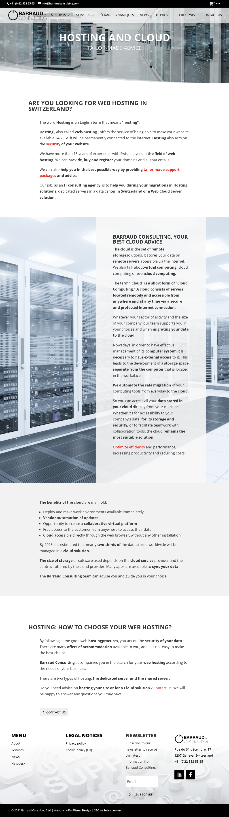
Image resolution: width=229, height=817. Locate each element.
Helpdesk (162, 15)
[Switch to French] (216, 5)
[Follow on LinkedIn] (179, 774)
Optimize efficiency (129, 447)
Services (17, 750)
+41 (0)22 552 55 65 (188, 761)
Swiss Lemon (112, 810)
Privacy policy (76, 743)
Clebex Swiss (186, 15)
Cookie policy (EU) (79, 750)
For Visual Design (79, 810)
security (53, 144)
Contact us (212, 15)
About (15, 743)
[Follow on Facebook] (190, 774)
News (144, 15)
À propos (58, 15)
